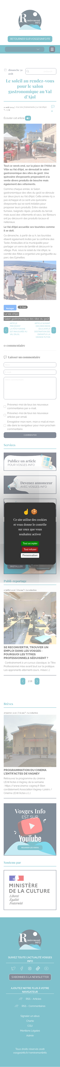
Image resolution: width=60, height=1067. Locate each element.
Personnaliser (30, 555)
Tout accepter (30, 543)
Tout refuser (30, 549)
